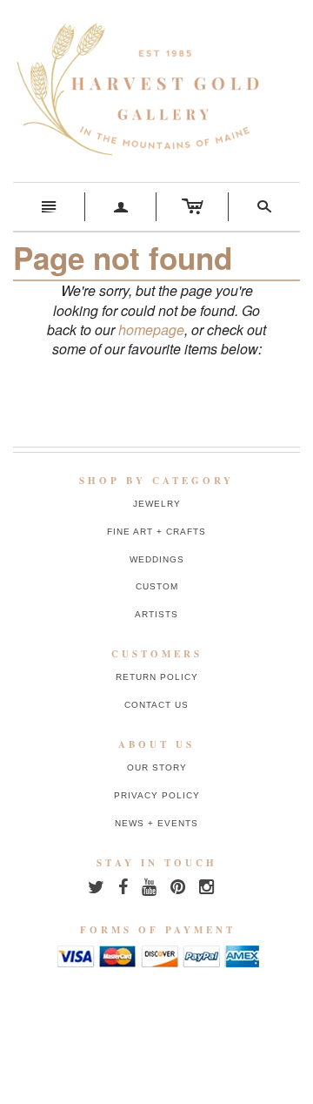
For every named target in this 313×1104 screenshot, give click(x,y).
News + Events (156, 823)
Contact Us (156, 705)
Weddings (157, 559)
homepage (151, 330)
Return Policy (157, 677)
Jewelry (157, 503)
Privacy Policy (157, 795)
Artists (156, 614)
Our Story (157, 767)
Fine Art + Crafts (156, 531)
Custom (157, 586)
